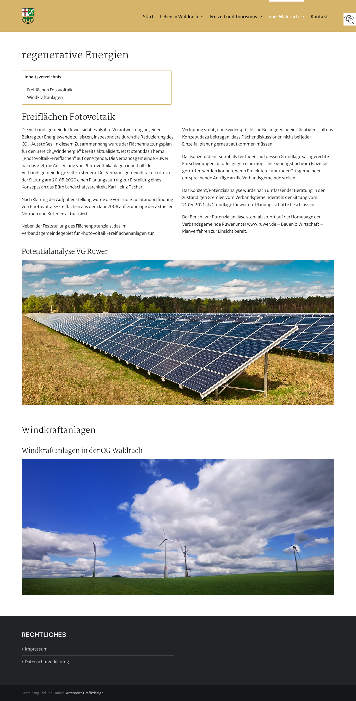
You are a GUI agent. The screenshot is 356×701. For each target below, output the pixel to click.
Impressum (36, 649)
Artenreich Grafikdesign (84, 693)
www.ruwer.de (261, 224)
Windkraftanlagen (45, 97)
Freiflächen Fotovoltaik (49, 89)
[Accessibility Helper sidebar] (349, 19)
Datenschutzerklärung (47, 661)
